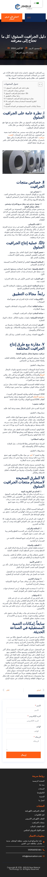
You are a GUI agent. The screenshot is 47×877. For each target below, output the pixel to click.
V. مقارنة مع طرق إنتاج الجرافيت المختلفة (20, 99)
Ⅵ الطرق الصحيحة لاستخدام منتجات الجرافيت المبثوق (21, 102)
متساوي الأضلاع (38, 397)
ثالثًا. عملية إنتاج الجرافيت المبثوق (17, 93)
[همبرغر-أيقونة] (29, 17)
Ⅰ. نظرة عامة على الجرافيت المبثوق (17, 88)
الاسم (38, 705)
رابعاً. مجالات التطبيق (13, 96)
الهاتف (38, 726)
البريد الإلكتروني (35, 716)
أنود (31, 455)
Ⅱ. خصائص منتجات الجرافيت (15, 91)
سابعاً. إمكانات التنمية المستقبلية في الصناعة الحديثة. (23, 106)
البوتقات (42, 375)
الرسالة (38, 737)
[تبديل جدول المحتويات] (39, 84)
